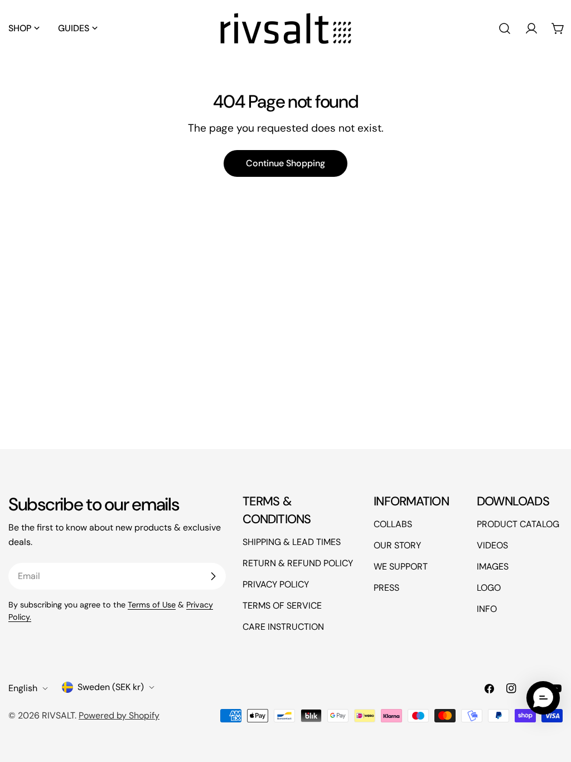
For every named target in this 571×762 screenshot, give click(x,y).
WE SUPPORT (401, 566)
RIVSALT (58, 715)
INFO (487, 609)
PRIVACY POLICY (276, 584)
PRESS (386, 588)
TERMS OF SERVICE (282, 605)
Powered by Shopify (119, 715)
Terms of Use (152, 605)
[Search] (504, 28)
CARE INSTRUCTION (283, 627)
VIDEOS (492, 545)
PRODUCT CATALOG (518, 524)
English (22, 688)
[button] (138, 28)
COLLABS (393, 524)
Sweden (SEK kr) (111, 687)
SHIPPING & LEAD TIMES (292, 542)
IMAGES (493, 566)
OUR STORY (397, 545)
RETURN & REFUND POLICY (298, 563)
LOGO (489, 588)
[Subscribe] (213, 576)
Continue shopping (285, 163)
